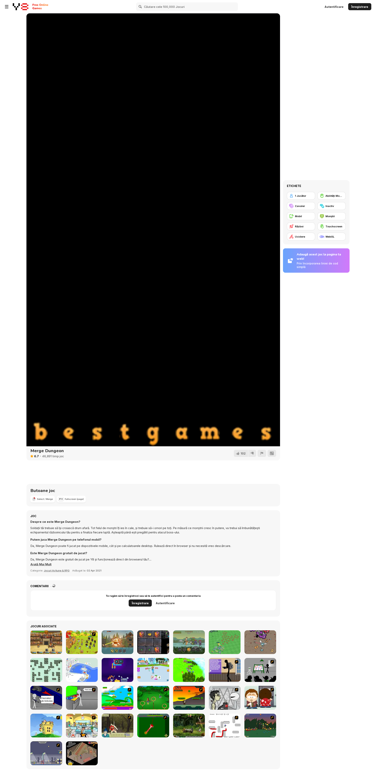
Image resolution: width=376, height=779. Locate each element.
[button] (41, 564)
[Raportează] (262, 453)
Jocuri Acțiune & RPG (57, 570)
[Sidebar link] (7, 7)
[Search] (140, 6)
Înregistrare (359, 6)
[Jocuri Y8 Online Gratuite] (21, 6)
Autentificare (333, 6)
